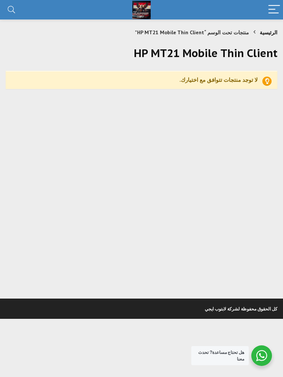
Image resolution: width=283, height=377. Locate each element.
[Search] (11, 10)
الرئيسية (268, 32)
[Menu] (274, 10)
